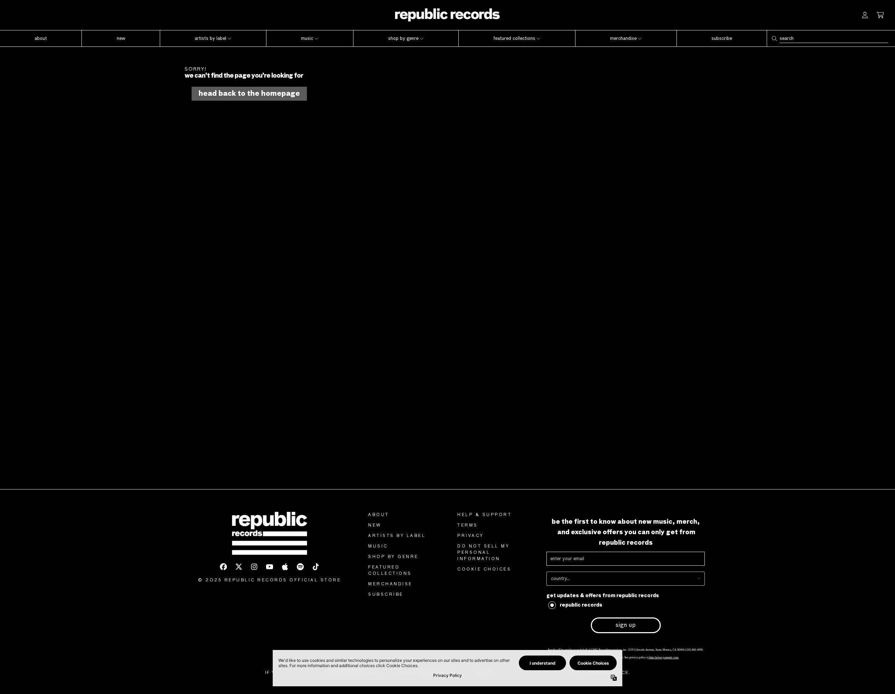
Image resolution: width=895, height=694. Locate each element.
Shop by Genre (393, 557)
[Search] (774, 38)
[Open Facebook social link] (223, 566)
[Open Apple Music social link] (285, 566)
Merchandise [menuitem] (623, 38)
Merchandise (390, 584)
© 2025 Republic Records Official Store (269, 580)
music (378, 546)
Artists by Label (396, 536)
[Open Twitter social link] (238, 566)
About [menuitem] (41, 38)
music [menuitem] (307, 38)
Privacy (470, 536)
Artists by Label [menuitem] (210, 38)
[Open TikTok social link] (315, 566)
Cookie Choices (484, 569)
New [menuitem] (121, 38)
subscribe (385, 595)
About (378, 515)
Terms (467, 525)
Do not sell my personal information (483, 552)
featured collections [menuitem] (514, 38)
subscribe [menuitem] (721, 38)
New (375, 525)
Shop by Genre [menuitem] (403, 38)
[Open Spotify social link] (300, 566)
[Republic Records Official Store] (447, 15)
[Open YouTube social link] (269, 566)
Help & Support (484, 515)
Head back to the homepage (249, 93)
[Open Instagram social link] (254, 566)
